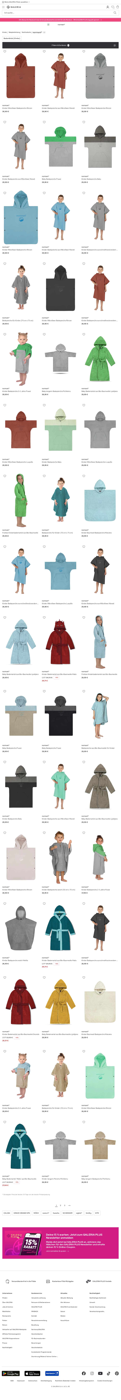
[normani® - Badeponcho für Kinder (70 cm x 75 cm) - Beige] (20, 288)
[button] (16, 2)
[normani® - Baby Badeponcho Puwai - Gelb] (60, 147)
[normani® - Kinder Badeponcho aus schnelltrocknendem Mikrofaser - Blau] (100, 217)
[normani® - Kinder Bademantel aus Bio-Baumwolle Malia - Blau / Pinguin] (60, 642)
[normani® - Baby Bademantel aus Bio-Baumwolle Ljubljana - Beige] (100, 359)
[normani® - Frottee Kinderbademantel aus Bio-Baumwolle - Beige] (20, 500)
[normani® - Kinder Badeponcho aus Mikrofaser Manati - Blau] (60, 76)
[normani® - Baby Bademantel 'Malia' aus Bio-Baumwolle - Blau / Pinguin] (20, 1146)
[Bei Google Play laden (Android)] (11, 1373)
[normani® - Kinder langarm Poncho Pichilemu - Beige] (60, 1146)
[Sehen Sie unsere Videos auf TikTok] (108, 1373)
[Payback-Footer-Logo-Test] (52, 1373)
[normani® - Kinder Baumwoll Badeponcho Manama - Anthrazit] (100, 500)
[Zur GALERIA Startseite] (14, 7)
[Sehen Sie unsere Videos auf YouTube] (100, 1373)
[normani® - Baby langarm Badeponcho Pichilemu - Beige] (60, 359)
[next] (69, 1205)
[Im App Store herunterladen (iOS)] (32, 1373)
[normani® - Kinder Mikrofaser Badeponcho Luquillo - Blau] (20, 430)
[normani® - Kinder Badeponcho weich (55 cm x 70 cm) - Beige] (60, 857)
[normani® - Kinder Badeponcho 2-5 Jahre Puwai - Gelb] (100, 857)
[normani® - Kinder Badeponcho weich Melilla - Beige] (20, 928)
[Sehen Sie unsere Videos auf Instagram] (92, 1373)
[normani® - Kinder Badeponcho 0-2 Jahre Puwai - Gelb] (20, 359)
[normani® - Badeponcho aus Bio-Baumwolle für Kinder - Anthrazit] (100, 716)
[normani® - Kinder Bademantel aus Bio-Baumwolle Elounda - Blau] (20, 1002)
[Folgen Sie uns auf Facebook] (83, 1373)
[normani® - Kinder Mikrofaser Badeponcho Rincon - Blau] (20, 76)
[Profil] (107, 7)
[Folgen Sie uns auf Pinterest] (117, 1373)
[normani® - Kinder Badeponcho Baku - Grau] (100, 147)
